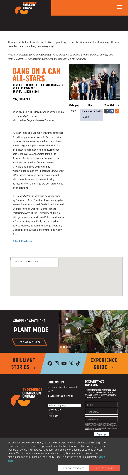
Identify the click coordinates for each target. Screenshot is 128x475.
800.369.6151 (67, 396)
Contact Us (56, 382)
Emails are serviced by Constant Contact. (101, 429)
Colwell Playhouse (22, 241)
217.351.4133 (53, 396)
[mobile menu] (119, 7)
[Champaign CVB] (26, 397)
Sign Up (101, 434)
